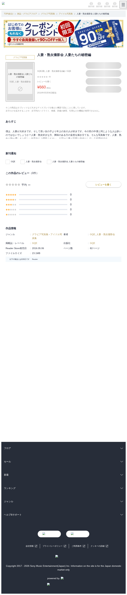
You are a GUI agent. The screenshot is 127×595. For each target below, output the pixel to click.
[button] (99, 546)
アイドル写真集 (66, 14)
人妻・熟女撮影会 (34, 161)
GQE (69, 71)
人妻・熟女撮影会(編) (55, 71)
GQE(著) (41, 71)
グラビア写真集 (48, 14)
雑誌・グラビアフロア (27, 14)
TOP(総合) (8, 14)
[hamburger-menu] (123, 4)
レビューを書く (44, 82)
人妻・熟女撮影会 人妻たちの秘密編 (68, 161)
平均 (24, 184)
